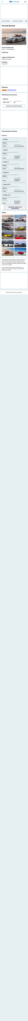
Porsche (5, 26)
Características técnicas (17, 21)
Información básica (6, 21)
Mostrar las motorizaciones (14, 106)
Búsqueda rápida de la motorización (15, 207)
